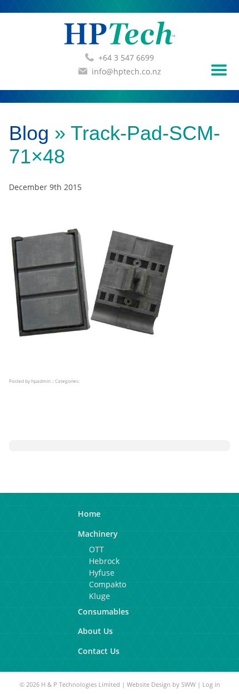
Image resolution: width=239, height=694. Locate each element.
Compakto (107, 584)
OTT (96, 549)
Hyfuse (101, 572)
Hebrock (104, 561)
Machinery (98, 533)
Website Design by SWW (161, 684)
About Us (95, 631)
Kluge (99, 596)
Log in (211, 684)
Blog (29, 133)
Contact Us (99, 651)
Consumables (103, 611)
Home (89, 513)
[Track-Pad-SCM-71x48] (92, 363)
